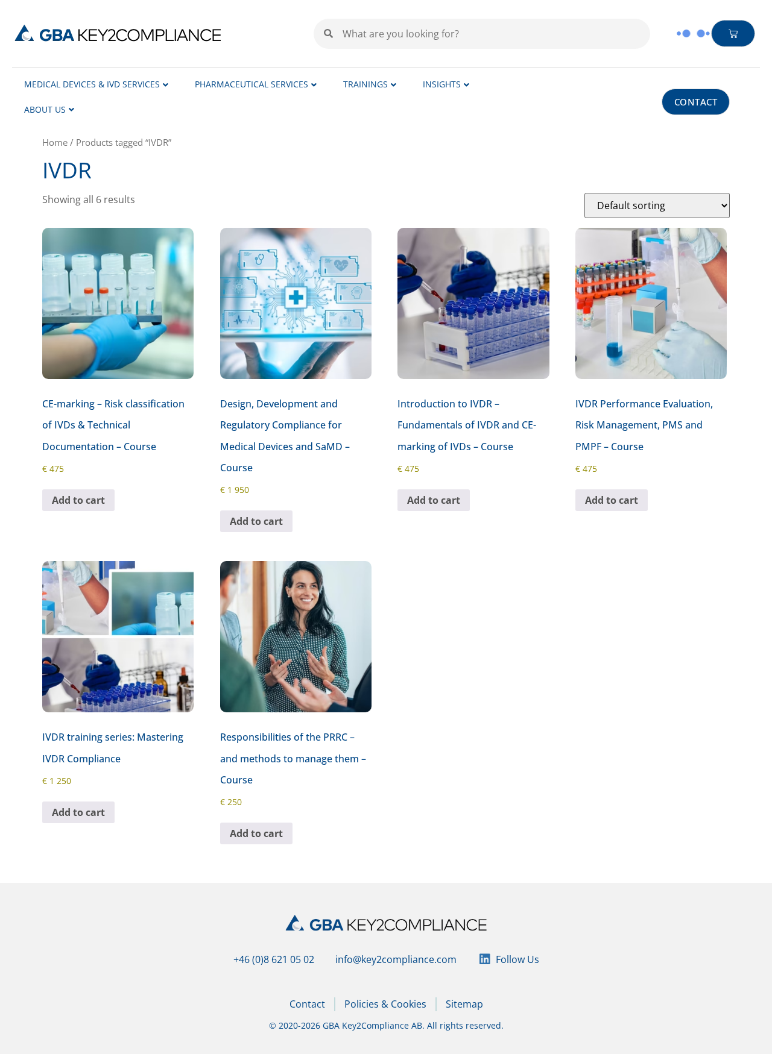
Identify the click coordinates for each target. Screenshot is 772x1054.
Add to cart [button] (78, 500)
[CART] (733, 33)
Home (55, 142)
